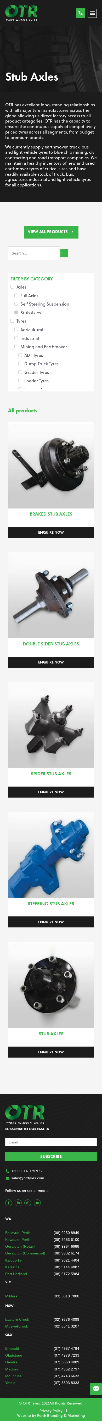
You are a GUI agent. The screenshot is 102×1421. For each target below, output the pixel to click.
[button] (92, 13)
